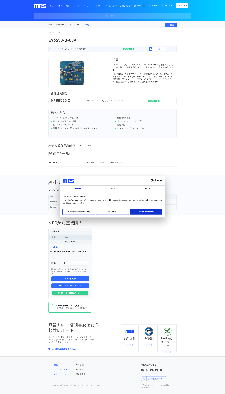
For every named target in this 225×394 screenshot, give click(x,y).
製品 (56, 365)
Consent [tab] (77, 189)
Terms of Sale (165, 385)
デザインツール (60, 374)
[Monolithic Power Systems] (40, 6)
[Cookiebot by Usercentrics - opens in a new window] (152, 181)
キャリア (80, 369)
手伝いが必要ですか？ (156, 379)
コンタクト (81, 374)
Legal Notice (145, 387)
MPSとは (80, 365)
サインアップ (182, 5)
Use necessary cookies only (79, 212)
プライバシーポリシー (149, 385)
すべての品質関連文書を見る (62, 349)
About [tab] (147, 189)
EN (149, 5)
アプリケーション (61, 369)
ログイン (168, 5)
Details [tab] (112, 189)
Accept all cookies (146, 212)
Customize (111, 212)
